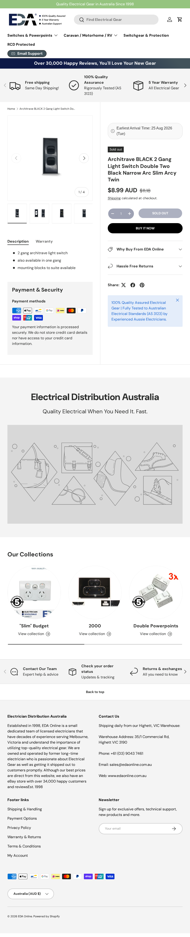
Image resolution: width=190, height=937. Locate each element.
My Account (17, 855)
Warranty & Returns (24, 836)
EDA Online (25, 916)
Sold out (160, 213)
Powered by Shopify (46, 916)
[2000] (95, 592)
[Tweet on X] (123, 285)
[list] (50, 158)
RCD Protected (21, 44)
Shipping (114, 198)
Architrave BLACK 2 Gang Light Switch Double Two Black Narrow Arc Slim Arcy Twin (47, 108)
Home (11, 108)
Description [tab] (18, 241)
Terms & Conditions (24, 846)
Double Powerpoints (155, 626)
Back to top (95, 692)
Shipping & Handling (24, 809)
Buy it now (145, 228)
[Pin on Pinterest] (142, 285)
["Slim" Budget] (34, 592)
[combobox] (116, 20)
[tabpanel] (50, 260)
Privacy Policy (19, 827)
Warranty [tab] (44, 241)
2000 (95, 626)
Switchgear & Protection (146, 35)
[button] (180, 19)
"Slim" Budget (34, 626)
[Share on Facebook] (132, 285)
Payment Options (22, 818)
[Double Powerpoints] (155, 592)
